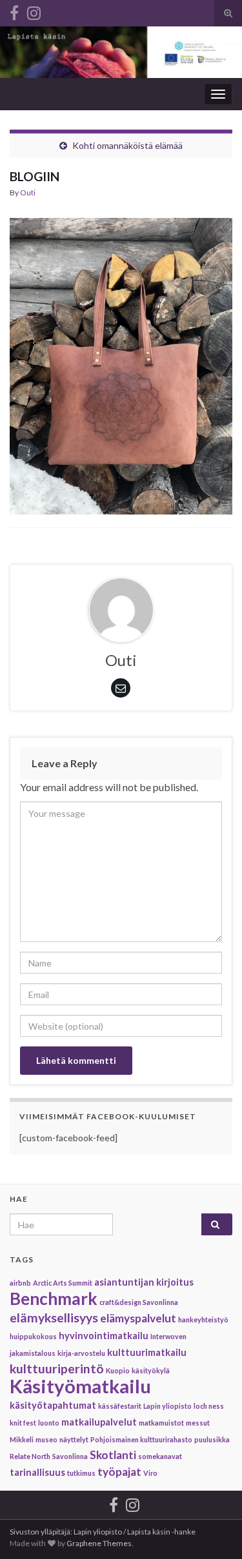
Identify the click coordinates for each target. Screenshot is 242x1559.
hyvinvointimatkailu (103, 1335)
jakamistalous (32, 1353)
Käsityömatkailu (80, 1386)
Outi (27, 192)
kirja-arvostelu (81, 1353)
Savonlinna (70, 1456)
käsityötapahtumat (53, 1405)
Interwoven (168, 1336)
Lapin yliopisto (167, 1406)
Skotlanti (113, 1455)
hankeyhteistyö (203, 1319)
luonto (48, 1422)
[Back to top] (213, 1530)
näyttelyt (73, 1439)
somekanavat (160, 1456)
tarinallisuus (37, 1472)
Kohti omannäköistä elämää (127, 145)
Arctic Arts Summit (62, 1283)
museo (46, 1439)
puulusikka (212, 1439)
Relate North (30, 1456)
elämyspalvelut (138, 1318)
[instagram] (34, 10)
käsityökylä (151, 1370)
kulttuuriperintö (57, 1368)
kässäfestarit (119, 1406)
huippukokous (33, 1336)
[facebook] (14, 10)
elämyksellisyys (54, 1317)
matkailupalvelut (99, 1422)
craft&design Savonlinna (138, 1302)
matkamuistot (161, 1422)
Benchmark (53, 1298)
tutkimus (81, 1473)
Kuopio (118, 1370)
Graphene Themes (99, 1543)
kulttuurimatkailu (147, 1352)
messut (198, 1422)
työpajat (119, 1471)
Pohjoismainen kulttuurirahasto (141, 1439)
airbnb (20, 1283)
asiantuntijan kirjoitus (144, 1282)
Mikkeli (22, 1439)
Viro (150, 1473)
